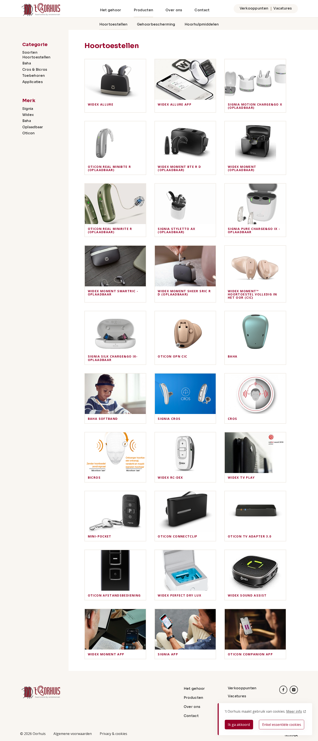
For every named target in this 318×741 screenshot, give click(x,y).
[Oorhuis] (40, 9)
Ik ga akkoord (239, 724)
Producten (143, 10)
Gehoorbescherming (156, 24)
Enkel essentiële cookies (281, 724)
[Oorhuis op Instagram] (294, 689)
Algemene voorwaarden (72, 733)
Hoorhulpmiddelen (202, 24)
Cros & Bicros (34, 69)
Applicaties (32, 82)
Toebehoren (33, 76)
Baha (26, 63)
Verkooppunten (254, 8)
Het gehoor (110, 10)
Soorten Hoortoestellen (36, 54)
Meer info (294, 711)
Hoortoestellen (113, 24)
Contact (201, 10)
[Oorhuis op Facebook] (283, 689)
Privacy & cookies (113, 733)
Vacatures (282, 8)
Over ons (173, 10)
